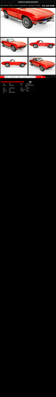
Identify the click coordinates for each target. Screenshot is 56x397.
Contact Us (25, 77)
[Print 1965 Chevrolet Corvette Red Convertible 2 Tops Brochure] (37, 77)
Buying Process (23, 5)
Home (1, 5)
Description (13, 77)
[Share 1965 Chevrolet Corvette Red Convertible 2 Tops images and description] (39, 77)
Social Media (31, 5)
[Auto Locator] (3, 77)
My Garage (38, 5)
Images (19, 77)
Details (7, 77)
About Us (16, 5)
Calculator (32, 77)
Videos (11, 5)
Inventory (6, 5)
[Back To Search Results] (1, 77)
